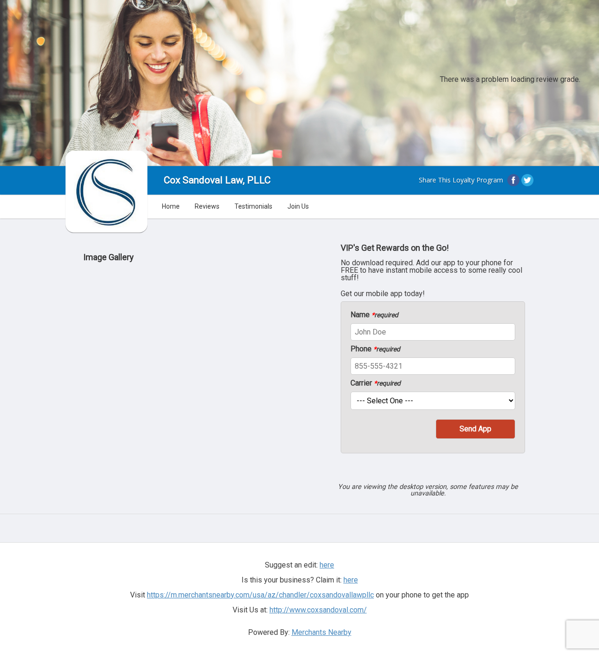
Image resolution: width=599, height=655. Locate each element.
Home (171, 206)
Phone (375, 349)
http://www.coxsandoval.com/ (318, 609)
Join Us (298, 206)
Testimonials (253, 206)
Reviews (207, 206)
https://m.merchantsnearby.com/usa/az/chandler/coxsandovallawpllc (260, 594)
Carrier (376, 383)
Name (374, 315)
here (350, 579)
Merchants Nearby (321, 632)
